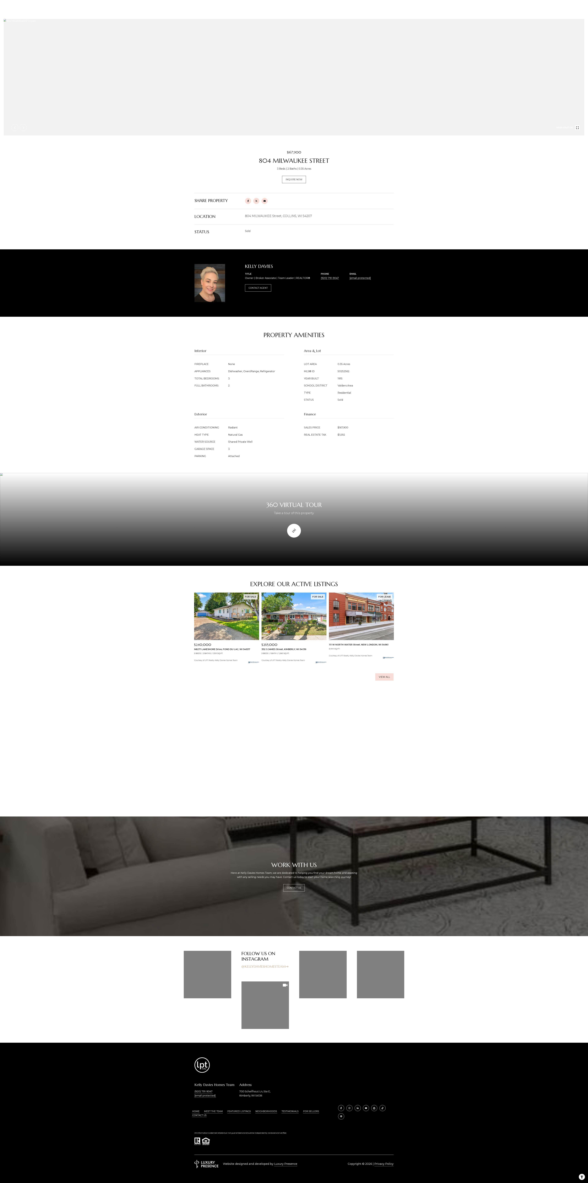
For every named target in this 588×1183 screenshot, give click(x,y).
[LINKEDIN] (358, 1108)
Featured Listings (239, 1111)
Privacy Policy (384, 1164)
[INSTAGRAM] (349, 1108)
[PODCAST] (341, 1116)
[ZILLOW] (374, 1108)
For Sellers (311, 1111)
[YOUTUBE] (366, 1108)
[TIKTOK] (382, 1108)
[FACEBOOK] (341, 1108)
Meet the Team (213, 1111)
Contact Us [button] (294, 887)
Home (196, 1111)
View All (384, 677)
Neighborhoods (266, 1111)
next (23, 127)
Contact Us (199, 1115)
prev (14, 127)
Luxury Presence (285, 1164)
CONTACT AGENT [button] (258, 288)
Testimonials (290, 1111)
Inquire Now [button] (294, 179)
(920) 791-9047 (330, 278)
